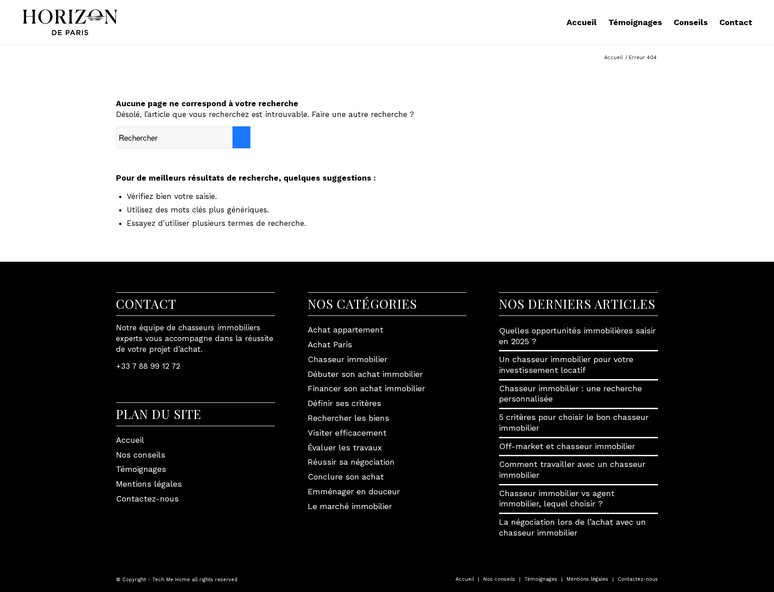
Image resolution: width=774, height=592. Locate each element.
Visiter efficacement (347, 432)
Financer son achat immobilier (366, 388)
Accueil (130, 440)
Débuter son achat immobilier (365, 374)
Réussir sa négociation (351, 462)
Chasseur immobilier (347, 359)
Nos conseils (140, 454)
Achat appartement (345, 329)
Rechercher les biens (348, 418)
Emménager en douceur (354, 491)
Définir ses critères (344, 403)
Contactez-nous (147, 498)
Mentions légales (149, 483)
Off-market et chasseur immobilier (567, 446)
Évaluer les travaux (345, 447)
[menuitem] (581, 22)
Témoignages (141, 469)
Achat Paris (330, 344)
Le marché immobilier (350, 506)
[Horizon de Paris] (70, 22)
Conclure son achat (346, 476)
